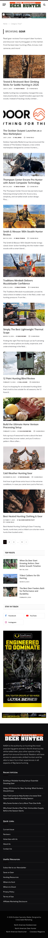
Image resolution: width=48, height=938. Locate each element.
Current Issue (8, 829)
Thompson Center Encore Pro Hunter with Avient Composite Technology (22, 181)
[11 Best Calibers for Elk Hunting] (10, 579)
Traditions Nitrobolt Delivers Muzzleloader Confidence (18, 282)
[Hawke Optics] (24, 17)
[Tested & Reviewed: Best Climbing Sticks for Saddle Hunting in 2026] (24, 66)
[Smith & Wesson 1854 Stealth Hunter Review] (24, 216)
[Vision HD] (24, 715)
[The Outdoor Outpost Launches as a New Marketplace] (24, 115)
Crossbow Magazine (37, 932)
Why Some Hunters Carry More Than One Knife (22, 803)
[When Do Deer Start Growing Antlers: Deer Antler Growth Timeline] (10, 564)
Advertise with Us (10, 839)
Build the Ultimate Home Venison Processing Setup (21, 426)
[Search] (44, 5)
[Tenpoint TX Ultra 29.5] (22, 706)
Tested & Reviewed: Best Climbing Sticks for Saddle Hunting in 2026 (21, 83)
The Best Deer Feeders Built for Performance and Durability (32, 591)
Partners (6, 834)
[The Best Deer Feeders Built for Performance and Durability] (10, 592)
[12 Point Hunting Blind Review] (24, 363)
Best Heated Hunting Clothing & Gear (22, 516)
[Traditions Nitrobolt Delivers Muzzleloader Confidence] (24, 265)
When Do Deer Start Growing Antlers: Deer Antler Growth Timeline (30, 563)
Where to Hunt (9, 882)
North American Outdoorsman (25, 925)
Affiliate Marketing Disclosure (15, 901)
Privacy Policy (8, 892)
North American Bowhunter (16, 932)
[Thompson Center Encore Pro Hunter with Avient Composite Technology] (24, 164)
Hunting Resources (11, 877)
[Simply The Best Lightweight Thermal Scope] (24, 314)
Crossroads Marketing (24, 920)
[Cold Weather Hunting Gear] (24, 458)
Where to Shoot (9, 887)
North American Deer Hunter (25, 928)
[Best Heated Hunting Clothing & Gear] (24, 501)
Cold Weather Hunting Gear (17, 473)
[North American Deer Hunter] (25, 5)
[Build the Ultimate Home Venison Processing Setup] (24, 409)
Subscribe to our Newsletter (14, 867)
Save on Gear (8, 872)
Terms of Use (8, 896)
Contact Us (7, 849)
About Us (6, 844)
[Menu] (4, 5)
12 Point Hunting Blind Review (19, 378)
